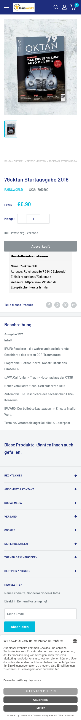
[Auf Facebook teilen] (49, 304)
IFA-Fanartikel (14, 161)
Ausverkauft (40, 246)
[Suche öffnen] (56, 7)
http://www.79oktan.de (41, 282)
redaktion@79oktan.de (36, 277)
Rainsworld (13, 189)
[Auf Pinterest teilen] (57, 304)
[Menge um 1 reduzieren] (22, 218)
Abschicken (20, 626)
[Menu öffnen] (6, 7)
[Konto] (64, 7)
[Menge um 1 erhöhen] (44, 218)
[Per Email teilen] (74, 304)
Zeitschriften (36, 161)
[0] (73, 7)
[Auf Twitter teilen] (65, 304)
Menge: (9, 219)
